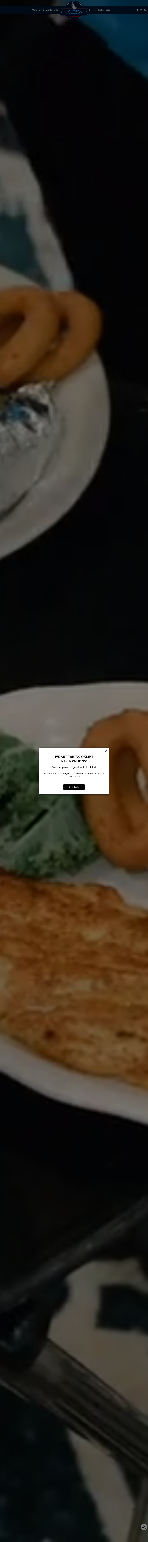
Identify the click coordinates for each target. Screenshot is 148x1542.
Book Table (74, 787)
